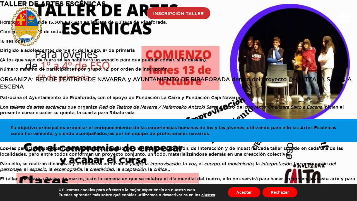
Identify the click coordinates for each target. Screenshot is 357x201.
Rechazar (280, 192)
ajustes (208, 195)
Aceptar (244, 192)
